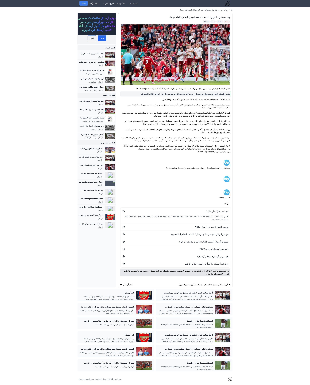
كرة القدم (87, 74)
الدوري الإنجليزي (84, 82)
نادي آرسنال (128, 284)
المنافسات (133, 3)
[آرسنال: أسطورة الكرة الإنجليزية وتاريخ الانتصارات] (110, 88)
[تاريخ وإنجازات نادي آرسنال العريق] (110, 80)
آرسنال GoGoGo (101, 379)
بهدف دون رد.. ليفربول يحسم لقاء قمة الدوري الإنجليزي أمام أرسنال (203, 10)
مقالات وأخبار (94, 3)
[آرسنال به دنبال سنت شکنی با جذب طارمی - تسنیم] (110, 183)
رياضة (94, 90)
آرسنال (100, 57)
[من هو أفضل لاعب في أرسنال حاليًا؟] (110, 225)
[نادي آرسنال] (110, 217)
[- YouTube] (110, 175)
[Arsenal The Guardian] (110, 200)
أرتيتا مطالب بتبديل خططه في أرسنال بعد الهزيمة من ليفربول (203, 284)
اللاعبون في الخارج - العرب (114, 3)
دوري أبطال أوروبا (97, 74)
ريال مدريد (79, 74)
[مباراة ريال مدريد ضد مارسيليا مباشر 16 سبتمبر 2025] (110, 72)
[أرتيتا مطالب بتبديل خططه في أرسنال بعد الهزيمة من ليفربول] (110, 55)
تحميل (83, 3)
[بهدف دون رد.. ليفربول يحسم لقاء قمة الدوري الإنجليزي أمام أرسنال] (110, 63)
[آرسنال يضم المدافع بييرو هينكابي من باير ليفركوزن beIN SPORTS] (110, 150)
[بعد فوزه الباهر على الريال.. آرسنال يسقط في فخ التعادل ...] (110, 167)
